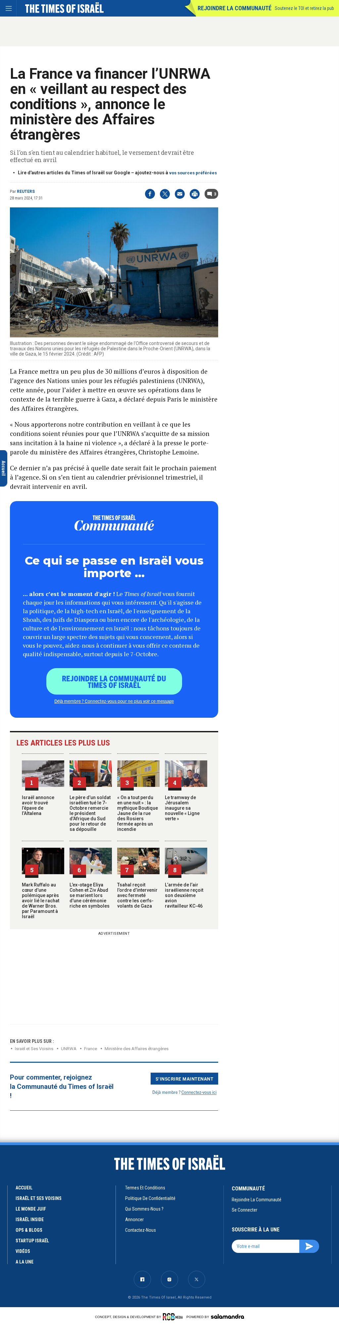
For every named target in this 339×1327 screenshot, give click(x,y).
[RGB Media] (174, 1316)
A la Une (24, 1261)
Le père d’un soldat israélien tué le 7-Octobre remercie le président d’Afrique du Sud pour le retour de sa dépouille (90, 813)
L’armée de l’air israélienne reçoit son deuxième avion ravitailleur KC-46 (184, 895)
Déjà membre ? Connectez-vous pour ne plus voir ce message (114, 701)
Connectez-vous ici (199, 1092)
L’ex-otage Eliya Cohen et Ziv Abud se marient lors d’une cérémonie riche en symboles (90, 895)
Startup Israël (32, 1240)
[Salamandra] (227, 1316)
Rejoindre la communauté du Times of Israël (114, 681)
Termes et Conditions (145, 1187)
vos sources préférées (193, 172)
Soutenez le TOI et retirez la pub (304, 8)
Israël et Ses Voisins (34, 1048)
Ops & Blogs (29, 1230)
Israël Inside (30, 1219)
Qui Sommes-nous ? (144, 1209)
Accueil (24, 1187)
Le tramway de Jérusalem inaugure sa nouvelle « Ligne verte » (182, 808)
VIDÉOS (23, 1251)
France (90, 1048)
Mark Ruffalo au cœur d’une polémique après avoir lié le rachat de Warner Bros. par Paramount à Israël (40, 900)
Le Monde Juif (31, 1209)
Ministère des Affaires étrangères (137, 1048)
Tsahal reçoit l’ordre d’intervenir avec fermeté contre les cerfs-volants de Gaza (137, 895)
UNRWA (68, 1048)
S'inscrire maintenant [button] (185, 1079)
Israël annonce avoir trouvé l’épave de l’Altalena (38, 805)
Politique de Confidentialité (150, 1198)
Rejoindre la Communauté (234, 8)
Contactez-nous (140, 1230)
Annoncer (134, 1219)
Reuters (26, 191)
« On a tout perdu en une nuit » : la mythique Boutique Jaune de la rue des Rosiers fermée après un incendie (137, 813)
